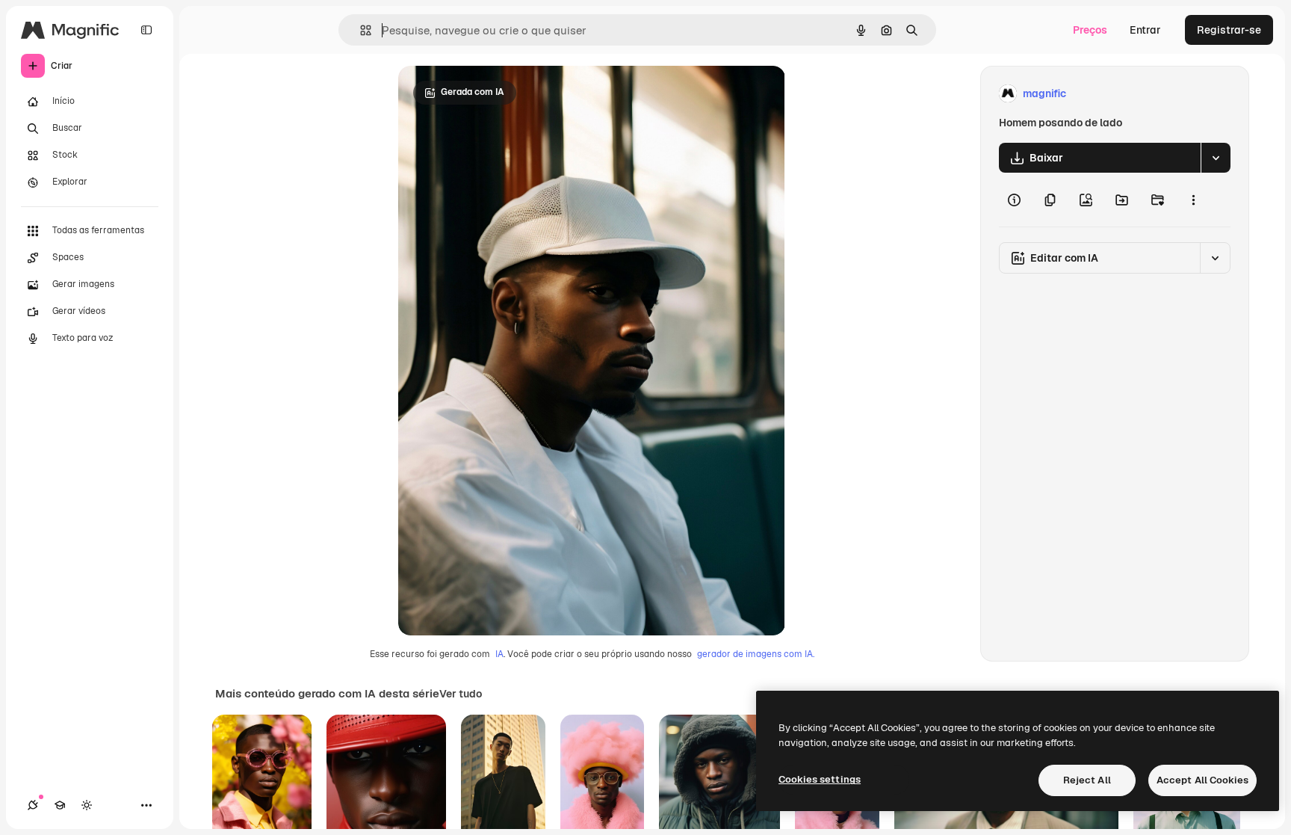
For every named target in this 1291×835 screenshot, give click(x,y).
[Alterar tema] (87, 805)
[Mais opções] (1193, 200)
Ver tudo (460, 693)
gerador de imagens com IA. (755, 654)
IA (499, 654)
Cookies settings (819, 779)
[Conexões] (33, 805)
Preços (1090, 30)
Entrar (1145, 30)
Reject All (1087, 780)
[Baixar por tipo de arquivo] (1215, 158)
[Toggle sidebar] (146, 30)
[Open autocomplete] (359, 30)
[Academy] (60, 805)
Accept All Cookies (1202, 780)
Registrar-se (1229, 30)
